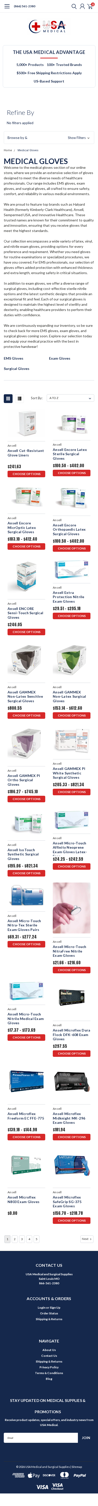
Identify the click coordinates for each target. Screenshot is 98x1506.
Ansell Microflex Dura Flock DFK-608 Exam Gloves (71, 1034)
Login (41, 1307)
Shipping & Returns (49, 1319)
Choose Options (26, 474)
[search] (73, 6)
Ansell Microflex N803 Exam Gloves (23, 1199)
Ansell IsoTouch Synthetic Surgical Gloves (23, 854)
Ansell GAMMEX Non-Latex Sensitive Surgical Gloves (25, 696)
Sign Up (55, 1307)
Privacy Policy (49, 1367)
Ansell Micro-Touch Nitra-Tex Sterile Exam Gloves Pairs (24, 925)
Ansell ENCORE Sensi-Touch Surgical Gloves (25, 612)
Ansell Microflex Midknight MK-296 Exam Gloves (69, 1118)
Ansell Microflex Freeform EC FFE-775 (26, 1116)
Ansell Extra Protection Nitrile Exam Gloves (68, 596)
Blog (49, 1379)
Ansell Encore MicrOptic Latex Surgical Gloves (22, 527)
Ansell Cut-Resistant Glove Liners (26, 452)
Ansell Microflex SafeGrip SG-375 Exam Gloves (67, 1201)
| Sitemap (76, 1466)
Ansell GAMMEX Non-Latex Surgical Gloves (69, 696)
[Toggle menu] (7, 9)
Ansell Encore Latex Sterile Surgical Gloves (70, 453)
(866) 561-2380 (24, 6)
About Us (49, 1350)
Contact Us (49, 1356)
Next (85, 1239)
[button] (49, 137)
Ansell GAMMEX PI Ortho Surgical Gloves (24, 779)
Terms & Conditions (49, 1373)
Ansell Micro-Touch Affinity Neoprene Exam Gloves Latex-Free (70, 848)
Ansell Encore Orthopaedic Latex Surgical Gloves (69, 529)
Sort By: (36, 398)
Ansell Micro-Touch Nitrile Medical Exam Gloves (26, 1018)
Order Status (49, 1313)
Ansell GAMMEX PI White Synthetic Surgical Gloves (69, 772)
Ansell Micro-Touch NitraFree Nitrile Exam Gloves (69, 951)
